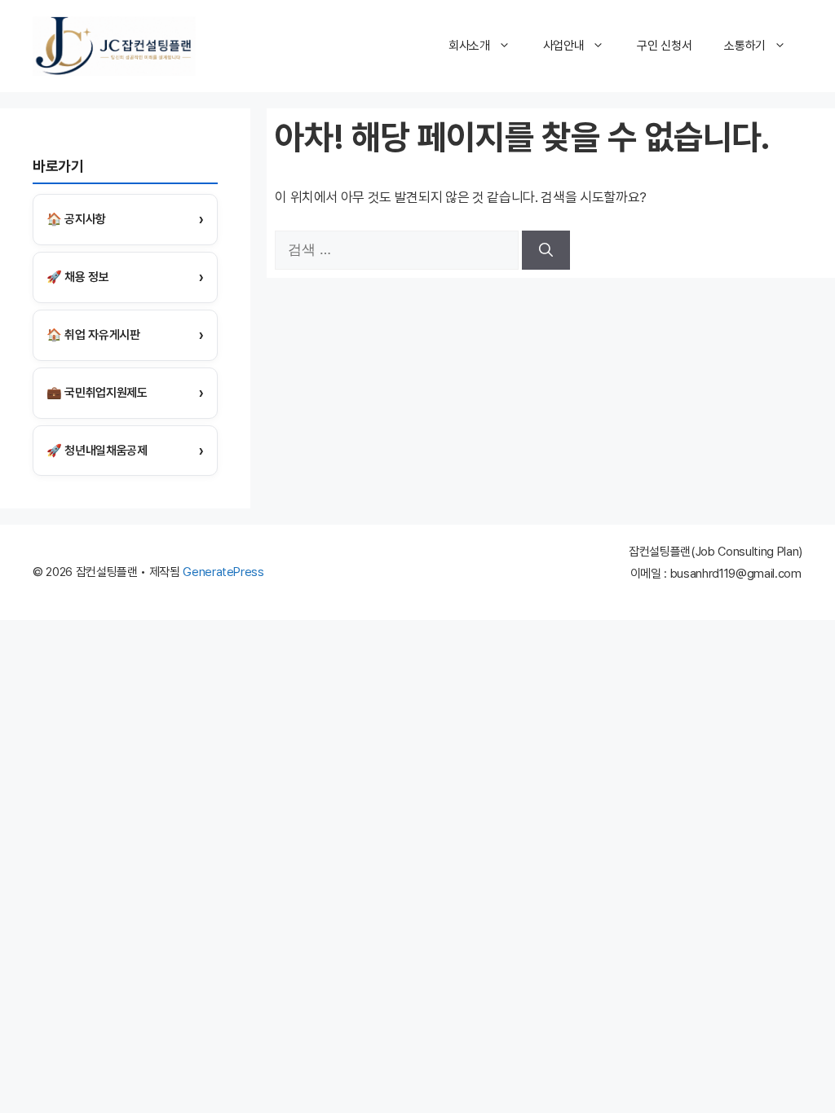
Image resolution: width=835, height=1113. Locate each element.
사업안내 (564, 45)
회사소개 (469, 45)
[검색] (546, 250)
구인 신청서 (664, 45)
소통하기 (745, 45)
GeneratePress (223, 572)
